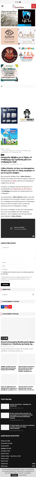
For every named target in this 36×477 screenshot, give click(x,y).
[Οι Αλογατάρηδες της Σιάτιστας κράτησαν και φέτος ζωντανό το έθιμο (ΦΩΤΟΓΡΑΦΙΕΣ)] (5, 427)
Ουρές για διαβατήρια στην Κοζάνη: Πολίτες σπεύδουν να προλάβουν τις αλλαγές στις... (9, 388)
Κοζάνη (3, 441)
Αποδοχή (14, 475)
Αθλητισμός (4, 466)
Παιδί (2, 461)
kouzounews (6, 164)
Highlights (4, 448)
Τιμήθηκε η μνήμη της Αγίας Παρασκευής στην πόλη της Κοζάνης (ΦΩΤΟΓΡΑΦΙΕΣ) (8, 368)
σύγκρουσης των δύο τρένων (22, 189)
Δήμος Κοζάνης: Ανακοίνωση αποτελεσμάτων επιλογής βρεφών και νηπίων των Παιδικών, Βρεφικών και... (26, 369)
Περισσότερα (22, 475)
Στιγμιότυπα (4, 463)
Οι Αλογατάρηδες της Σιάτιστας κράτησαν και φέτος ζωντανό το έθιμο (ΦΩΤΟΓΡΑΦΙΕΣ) (22, 427)
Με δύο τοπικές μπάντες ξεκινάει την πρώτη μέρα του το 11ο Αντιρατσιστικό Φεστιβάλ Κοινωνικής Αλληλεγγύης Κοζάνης (21, 416)
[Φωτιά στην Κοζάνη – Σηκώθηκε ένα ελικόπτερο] (5, 406)
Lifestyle (3, 451)
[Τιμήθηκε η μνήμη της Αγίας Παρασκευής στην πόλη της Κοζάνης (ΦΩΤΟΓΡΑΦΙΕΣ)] (9, 359)
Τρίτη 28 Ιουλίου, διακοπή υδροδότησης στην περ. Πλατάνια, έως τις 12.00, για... (26, 388)
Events (3, 453)
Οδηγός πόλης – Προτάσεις (9, 456)
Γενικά (2, 154)
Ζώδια (3, 458)
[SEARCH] (33, 294)
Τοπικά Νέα (4, 443)
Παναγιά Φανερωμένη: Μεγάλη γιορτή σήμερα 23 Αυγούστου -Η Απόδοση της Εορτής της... (17, 343)
